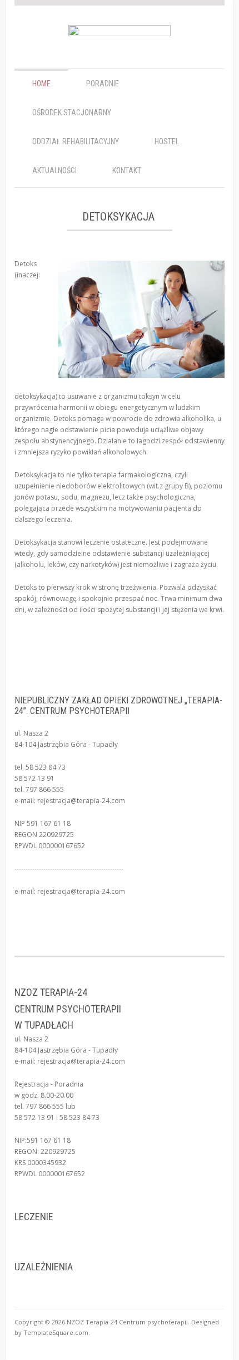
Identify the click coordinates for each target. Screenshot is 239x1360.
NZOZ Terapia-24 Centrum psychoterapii (127, 1322)
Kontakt (126, 170)
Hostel (167, 141)
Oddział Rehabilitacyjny (75, 141)
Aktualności (54, 170)
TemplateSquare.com (55, 1332)
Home (41, 83)
